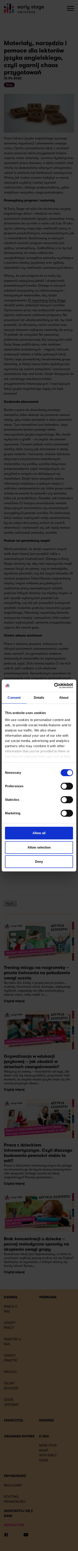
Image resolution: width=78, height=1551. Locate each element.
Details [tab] (39, 697)
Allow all (39, 833)
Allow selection (39, 847)
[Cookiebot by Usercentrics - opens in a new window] (55, 685)
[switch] (67, 786)
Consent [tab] (14, 697)
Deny (39, 861)
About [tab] (64, 697)
